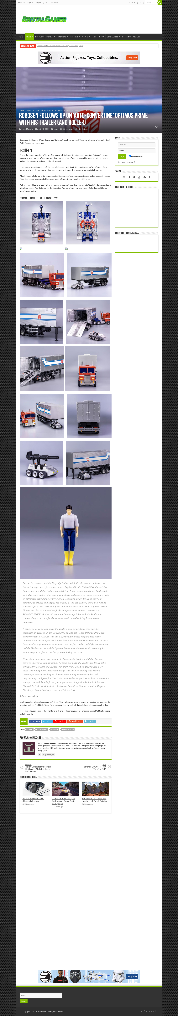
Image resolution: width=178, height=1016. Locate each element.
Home (21, 36)
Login (38, 2)
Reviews (38, 37)
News (28, 37)
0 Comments (68, 129)
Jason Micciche (27, 129)
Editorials (74, 37)
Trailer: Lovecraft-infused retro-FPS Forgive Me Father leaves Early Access (38, 768)
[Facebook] (132, 2)
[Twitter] (135, 2)
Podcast (125, 37)
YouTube (136, 37)
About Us (21, 2)
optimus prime (41, 729)
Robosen (54, 729)
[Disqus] (66, 856)
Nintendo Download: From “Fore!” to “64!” (94, 767)
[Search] (160, 2)
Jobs (45, 2)
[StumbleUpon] (140, 2)
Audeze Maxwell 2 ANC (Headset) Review (33, 799)
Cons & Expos (112, 37)
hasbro (29, 729)
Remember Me (137, 157)
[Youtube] (137, 2)
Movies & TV (97, 37)
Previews (49, 37)
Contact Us (54, 2)
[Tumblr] (143, 2)
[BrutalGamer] (44, 18)
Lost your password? (126, 162)
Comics (85, 37)
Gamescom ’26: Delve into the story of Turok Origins (57, 46)
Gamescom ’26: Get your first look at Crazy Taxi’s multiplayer (63, 801)
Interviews (62, 37)
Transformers (68, 729)
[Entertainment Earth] (89, 58)
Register (31, 2)
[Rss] (130, 2)
